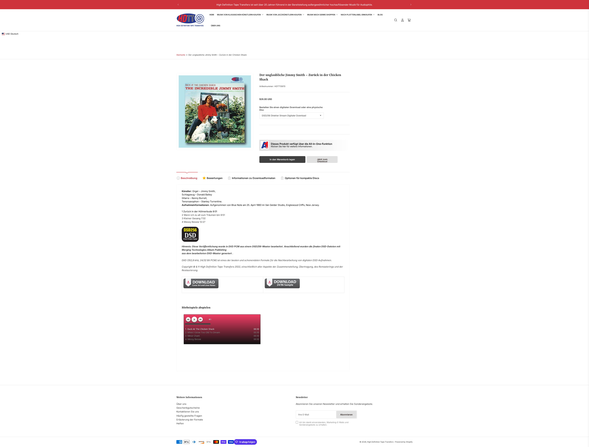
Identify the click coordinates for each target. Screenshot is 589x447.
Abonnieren (346, 414)
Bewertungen (215, 178)
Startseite (180, 55)
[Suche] (395, 20)
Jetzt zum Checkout (322, 160)
